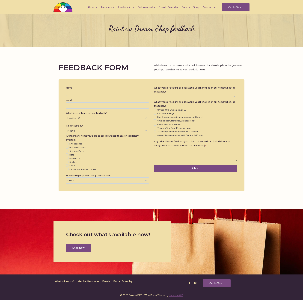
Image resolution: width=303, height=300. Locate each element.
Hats (71, 154)
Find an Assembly (122, 281)
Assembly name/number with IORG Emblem (177, 131)
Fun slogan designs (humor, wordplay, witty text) (180, 117)
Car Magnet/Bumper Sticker (82, 169)
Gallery (186, 7)
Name (69, 87)
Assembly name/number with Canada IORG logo (180, 135)
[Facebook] (189, 283)
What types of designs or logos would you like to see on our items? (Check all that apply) (194, 89)
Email (69, 100)
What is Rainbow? (64, 281)
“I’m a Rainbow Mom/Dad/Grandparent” (176, 120)
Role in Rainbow (74, 125)
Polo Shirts (74, 158)
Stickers (73, 162)
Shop (196, 7)
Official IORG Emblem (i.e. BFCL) (172, 109)
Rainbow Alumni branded (169, 124)
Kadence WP (176, 295)
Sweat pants (75, 143)
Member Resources (88, 281)
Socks (72, 165)
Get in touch (216, 283)
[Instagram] (195, 283)
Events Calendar (168, 7)
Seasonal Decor (77, 151)
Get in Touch (235, 7)
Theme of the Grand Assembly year (174, 128)
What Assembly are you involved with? (86, 113)
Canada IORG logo (166, 113)
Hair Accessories (77, 147)
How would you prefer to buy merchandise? (88, 175)
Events (106, 281)
